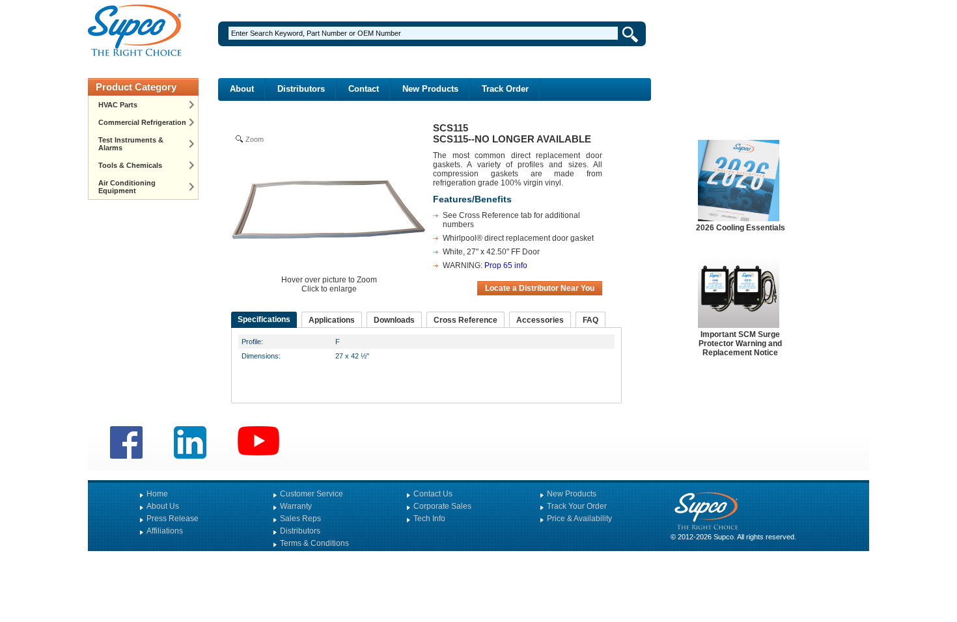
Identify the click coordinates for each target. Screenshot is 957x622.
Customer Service (311, 493)
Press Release (172, 518)
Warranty (296, 506)
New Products (430, 89)
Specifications (264, 319)
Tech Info (429, 518)
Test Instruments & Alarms (130, 144)
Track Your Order (577, 506)
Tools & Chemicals (130, 165)
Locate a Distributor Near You (539, 288)
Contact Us (432, 493)
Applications (332, 320)
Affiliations (164, 530)
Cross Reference (465, 320)
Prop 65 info (505, 265)
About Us (162, 506)
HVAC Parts (117, 105)
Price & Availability (579, 518)
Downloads (394, 320)
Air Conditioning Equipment (127, 187)
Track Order (505, 89)
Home (157, 493)
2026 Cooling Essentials (740, 227)
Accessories (540, 320)
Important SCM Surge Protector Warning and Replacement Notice (740, 343)
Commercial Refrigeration (142, 122)
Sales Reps (300, 518)
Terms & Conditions (314, 543)
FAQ (590, 320)
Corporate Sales (442, 506)
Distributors (301, 89)
